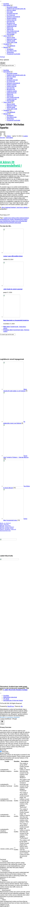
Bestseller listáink (12, 7)
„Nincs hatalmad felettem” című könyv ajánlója (14, 207)
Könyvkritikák (10, 34)
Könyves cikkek (11, 10)
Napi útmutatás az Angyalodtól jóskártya (16, 320)
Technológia (10, 52)
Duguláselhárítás (5, 530)
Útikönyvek (10, 28)
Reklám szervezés (5, 525)
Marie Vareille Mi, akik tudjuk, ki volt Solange (15, 390)
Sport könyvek (4, 524)
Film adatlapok (11, 46)
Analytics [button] (2, 879)
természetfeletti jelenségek (13, 222)
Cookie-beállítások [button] (5, 719)
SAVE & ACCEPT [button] (5, 906)
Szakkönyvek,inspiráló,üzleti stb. (16, 8)
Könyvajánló (6, 5)
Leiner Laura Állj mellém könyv (13, 256)
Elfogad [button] (14, 719)
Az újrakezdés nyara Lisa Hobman (14, 422)
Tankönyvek (10, 29)
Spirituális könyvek (12, 13)
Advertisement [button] (4, 888)
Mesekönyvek (11, 23)
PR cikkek (6, 699)
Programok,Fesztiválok (13, 54)
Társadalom (10, 49)
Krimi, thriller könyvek (13, 31)
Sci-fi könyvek (11, 15)
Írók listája (10, 12)
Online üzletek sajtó (6, 528)
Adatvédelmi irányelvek (10, 697)
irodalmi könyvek (8, 218)
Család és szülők (12, 24)
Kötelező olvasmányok (13, 16)
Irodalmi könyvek (12, 32)
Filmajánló (6, 44)
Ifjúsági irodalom (11, 18)
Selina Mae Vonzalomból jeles (15, 519)
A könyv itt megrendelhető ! (11, 163)
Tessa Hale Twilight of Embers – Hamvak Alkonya (15, 456)
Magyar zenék (11, 37)
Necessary (5, 751)
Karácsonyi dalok (12, 39)
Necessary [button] (3, 750)
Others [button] (2, 898)
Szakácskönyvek (11, 26)
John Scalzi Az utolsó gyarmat (12, 289)
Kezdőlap (6, 4)
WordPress (10, 706)
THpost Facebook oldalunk (8, 529)
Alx (22, 706)
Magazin (5, 47)
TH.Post (2, 57)
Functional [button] (3, 859)
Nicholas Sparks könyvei (13, 221)
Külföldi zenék (11, 41)
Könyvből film (11, 21)
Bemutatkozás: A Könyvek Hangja (13, 700)
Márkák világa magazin (7, 527)
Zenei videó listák (12, 42)
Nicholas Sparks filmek (11, 219)
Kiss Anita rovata (11, 51)
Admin (9, 136)
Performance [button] (4, 869)
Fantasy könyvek (11, 20)
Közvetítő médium (18, 218)
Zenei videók (7, 36)
